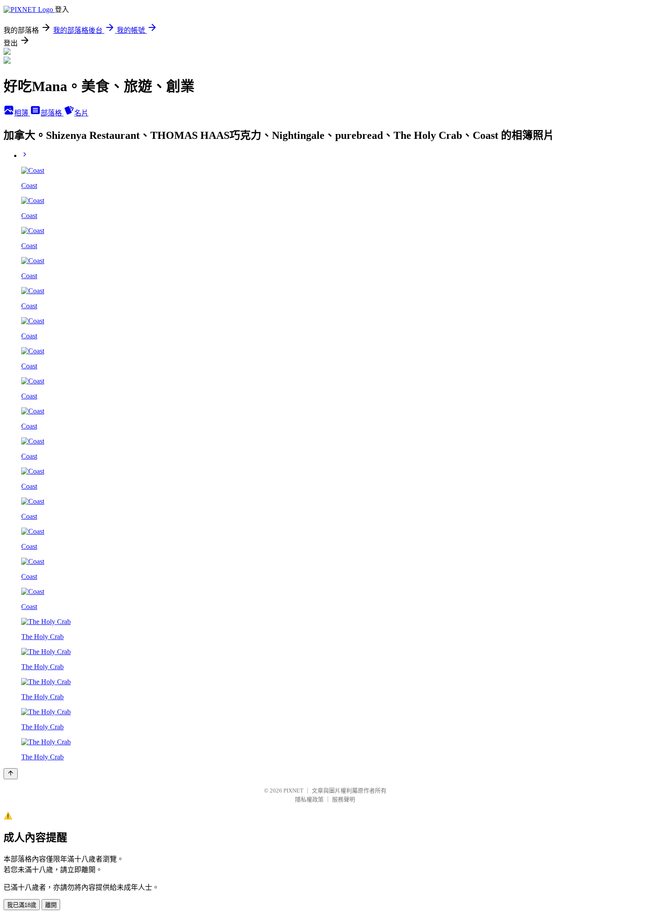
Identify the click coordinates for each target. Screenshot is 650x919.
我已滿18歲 (21, 905)
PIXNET (293, 790)
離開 (51, 905)
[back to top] (11, 773)
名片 (81, 113)
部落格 (52, 113)
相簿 (22, 113)
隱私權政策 (309, 799)
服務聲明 (343, 799)
